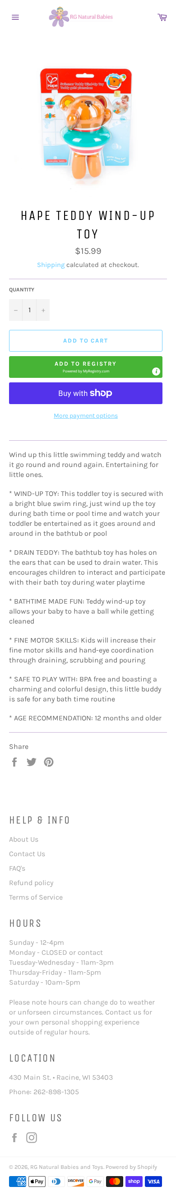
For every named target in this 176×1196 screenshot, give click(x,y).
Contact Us (27, 853)
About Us (23, 839)
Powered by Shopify (131, 1166)
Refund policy (31, 882)
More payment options (86, 415)
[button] (85, 367)
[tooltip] (156, 371)
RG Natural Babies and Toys (66, 1166)
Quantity (21, 289)
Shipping (51, 265)
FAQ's (17, 868)
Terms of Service (36, 897)
